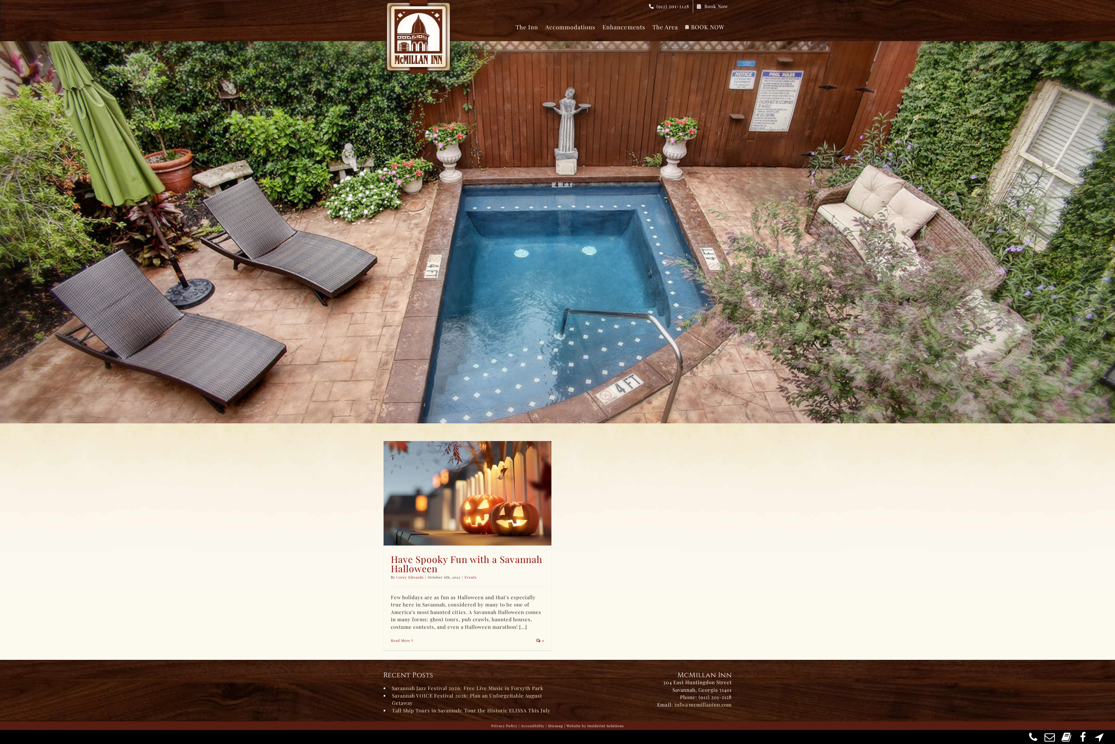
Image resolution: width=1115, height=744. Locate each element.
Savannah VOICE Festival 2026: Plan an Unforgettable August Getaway (467, 699)
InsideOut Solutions (605, 725)
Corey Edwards (410, 577)
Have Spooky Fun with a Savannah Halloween (466, 564)
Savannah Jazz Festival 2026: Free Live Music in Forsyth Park (467, 688)
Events (470, 577)
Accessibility (532, 725)
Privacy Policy (504, 725)
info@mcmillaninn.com (703, 704)
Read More (400, 640)
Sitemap (555, 725)
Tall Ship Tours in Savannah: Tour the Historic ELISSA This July (471, 710)
